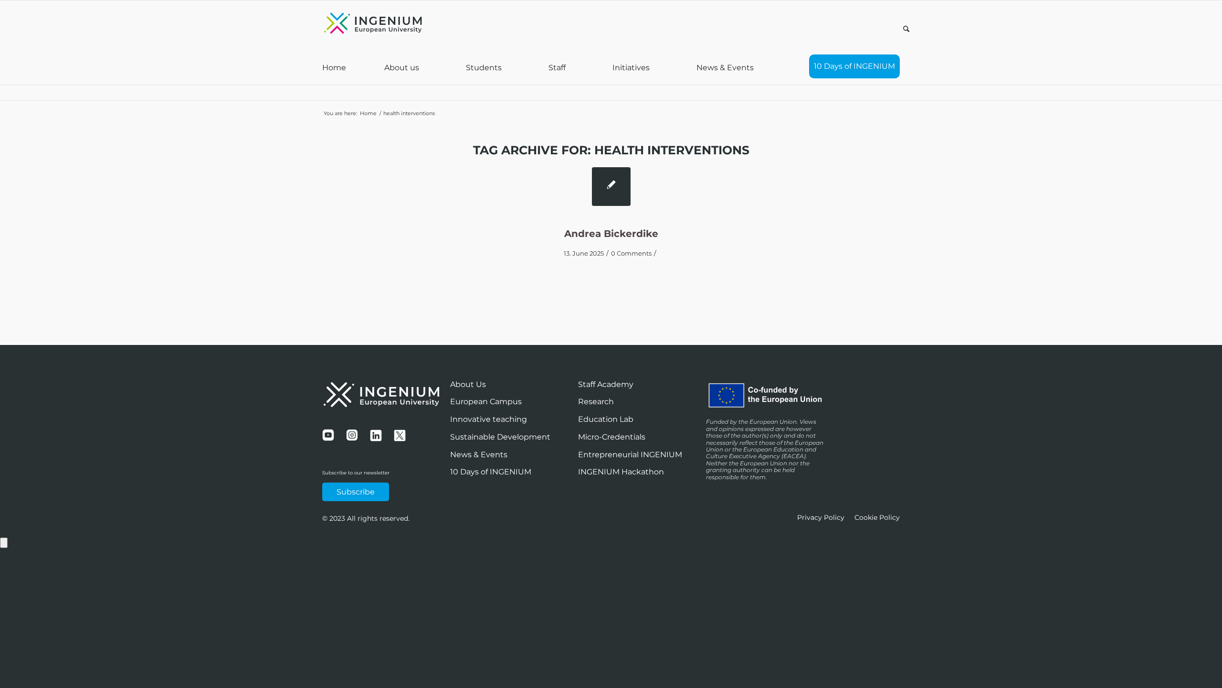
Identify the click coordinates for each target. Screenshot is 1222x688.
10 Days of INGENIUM (854, 66)
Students (484, 67)
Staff (557, 67)
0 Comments (631, 253)
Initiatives (631, 67)
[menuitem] (906, 30)
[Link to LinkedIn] (892, 28)
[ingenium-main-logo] (373, 24)
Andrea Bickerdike (611, 233)
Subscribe (356, 491)
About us (401, 67)
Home (334, 67)
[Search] (906, 29)
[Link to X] (878, 28)
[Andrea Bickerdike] (611, 186)
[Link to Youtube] (850, 28)
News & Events (725, 67)
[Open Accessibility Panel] (4, 543)
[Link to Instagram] (864, 28)
